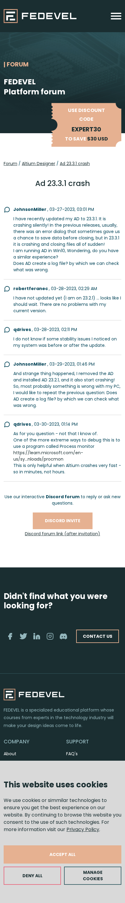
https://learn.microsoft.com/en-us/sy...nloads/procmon (48, 456)
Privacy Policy (82, 829)
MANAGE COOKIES (93, 875)
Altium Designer (38, 164)
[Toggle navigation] (116, 16)
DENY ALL (32, 876)
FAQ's (72, 754)
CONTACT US (97, 636)
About (10, 754)
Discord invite (62, 521)
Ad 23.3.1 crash (75, 164)
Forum (10, 164)
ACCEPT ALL (62, 854)
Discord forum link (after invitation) (62, 534)
